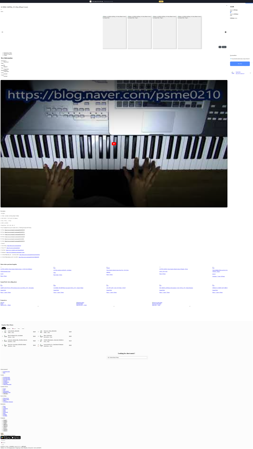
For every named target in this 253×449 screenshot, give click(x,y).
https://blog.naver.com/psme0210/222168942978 (29, 257)
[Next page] (225, 32)
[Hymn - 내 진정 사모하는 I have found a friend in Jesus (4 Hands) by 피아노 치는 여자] (185, 266)
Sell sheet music (6, 371)
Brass (4, 413)
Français (5, 429)
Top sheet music (6, 377)
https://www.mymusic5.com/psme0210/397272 (15, 232)
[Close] (162, 1)
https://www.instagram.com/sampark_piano (15, 252)
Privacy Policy (6, 399)
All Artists (5, 383)
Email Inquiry (6, 391)
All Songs (5, 380)
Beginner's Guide (6, 392)
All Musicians (6, 382)
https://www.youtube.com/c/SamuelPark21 (15, 250)
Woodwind (5, 412)
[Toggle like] (38, 306)
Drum (4, 409)
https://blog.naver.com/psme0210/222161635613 (30, 254)
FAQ (4, 390)
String (4, 411)
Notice (4, 388)
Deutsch (5, 430)
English (5, 420)
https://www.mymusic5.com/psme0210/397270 (15, 230)
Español (5, 421)
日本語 (5, 423)
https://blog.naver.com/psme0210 (14, 245)
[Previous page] (2, 32)
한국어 (5, 427)
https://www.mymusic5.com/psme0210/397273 (15, 234)
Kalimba (5, 414)
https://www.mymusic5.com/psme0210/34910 (14, 239)
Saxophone (5, 408)
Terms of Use (6, 398)
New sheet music (6, 379)
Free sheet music (6, 378)
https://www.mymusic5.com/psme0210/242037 (15, 236)
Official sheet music (7, 384)
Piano (4, 406)
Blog (4, 372)
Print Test (5, 393)
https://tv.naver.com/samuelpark (13, 247)
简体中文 (5, 426)
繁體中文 (5, 424)
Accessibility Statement (8, 401)
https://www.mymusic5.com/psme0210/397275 (15, 241)
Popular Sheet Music (7, 325)
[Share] (226, 5)
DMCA (4, 400)
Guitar (4, 407)
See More (5, 415)
